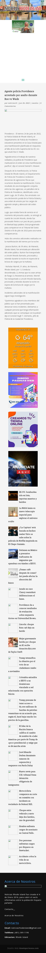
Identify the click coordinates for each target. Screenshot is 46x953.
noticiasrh (12, 103)
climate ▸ (23, 366)
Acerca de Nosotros (14, 915)
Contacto (9, 909)
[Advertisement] (23, 54)
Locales (35, 103)
